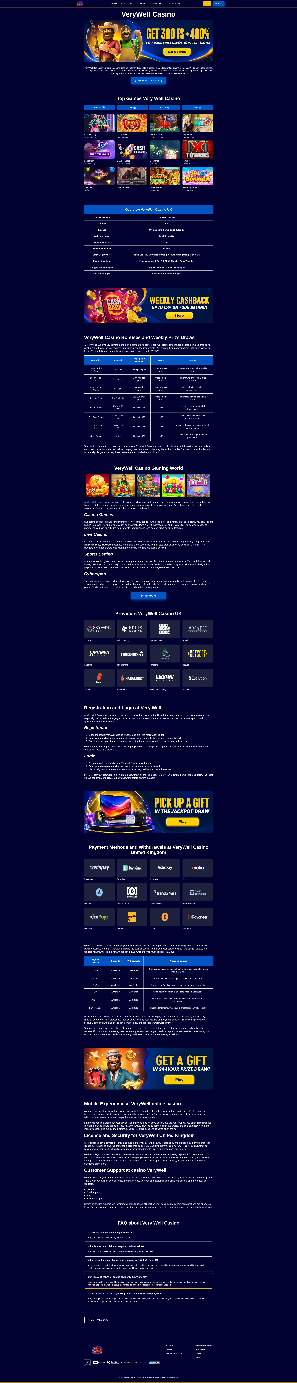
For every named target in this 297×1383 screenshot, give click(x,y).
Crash (163, 108)
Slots (195, 108)
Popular (97, 108)
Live (130, 108)
